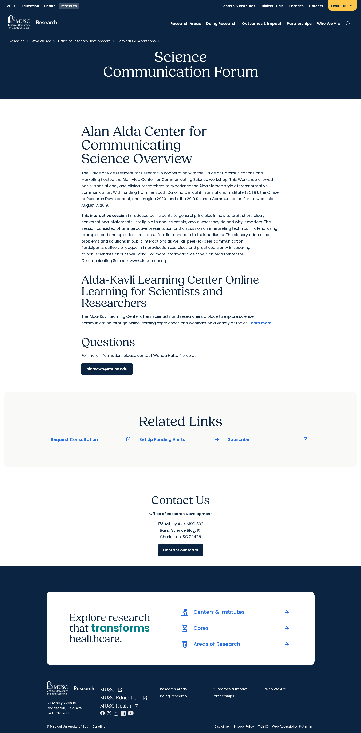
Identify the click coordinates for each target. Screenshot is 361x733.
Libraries (296, 6)
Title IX (263, 726)
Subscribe (268, 440)
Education (30, 6)
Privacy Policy (244, 726)
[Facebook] (102, 713)
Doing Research (221, 23)
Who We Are (328, 23)
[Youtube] (131, 713)
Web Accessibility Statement (293, 726)
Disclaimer (222, 726)
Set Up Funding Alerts (179, 440)
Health (49, 6)
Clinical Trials (271, 6)
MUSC (11, 6)
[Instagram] (116, 713)
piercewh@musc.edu (106, 368)
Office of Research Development (84, 41)
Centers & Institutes (238, 6)
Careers (316, 6)
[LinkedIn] (123, 713)
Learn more (260, 323)
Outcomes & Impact (262, 23)
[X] (109, 713)
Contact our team (180, 550)
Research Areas (185, 23)
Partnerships (299, 23)
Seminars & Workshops (137, 41)
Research (69, 6)
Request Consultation (91, 440)
